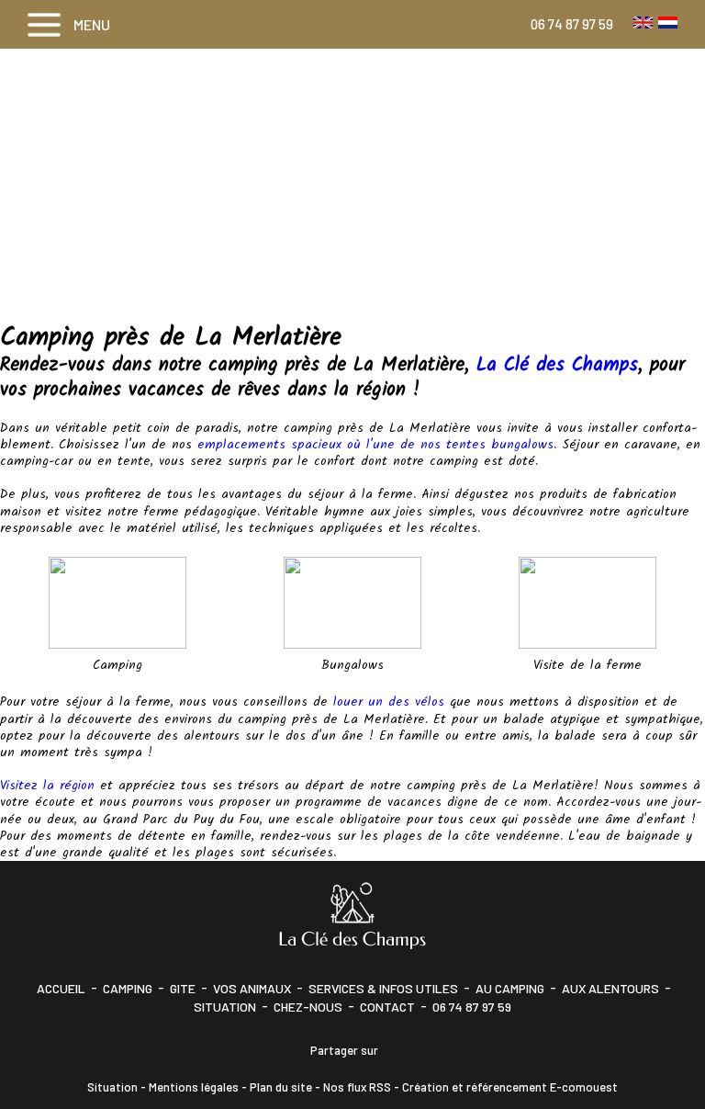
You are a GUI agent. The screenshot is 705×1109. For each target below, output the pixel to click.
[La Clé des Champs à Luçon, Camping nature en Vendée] (352, 914)
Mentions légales (194, 1087)
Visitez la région (47, 785)
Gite (183, 988)
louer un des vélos (388, 702)
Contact (387, 1006)
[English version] (643, 22)
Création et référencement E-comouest (510, 1087)
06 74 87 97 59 (572, 24)
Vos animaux (252, 988)
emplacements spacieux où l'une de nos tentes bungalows (375, 445)
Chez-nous (308, 1006)
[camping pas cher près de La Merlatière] (117, 603)
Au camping (510, 988)
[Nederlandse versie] (667, 22)
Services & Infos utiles (383, 988)
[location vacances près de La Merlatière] (587, 603)
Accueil (61, 988)
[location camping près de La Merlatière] (352, 603)
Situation (225, 1006)
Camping (127, 988)
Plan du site (281, 1087)
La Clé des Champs (557, 365)
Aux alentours (610, 988)
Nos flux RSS (357, 1087)
